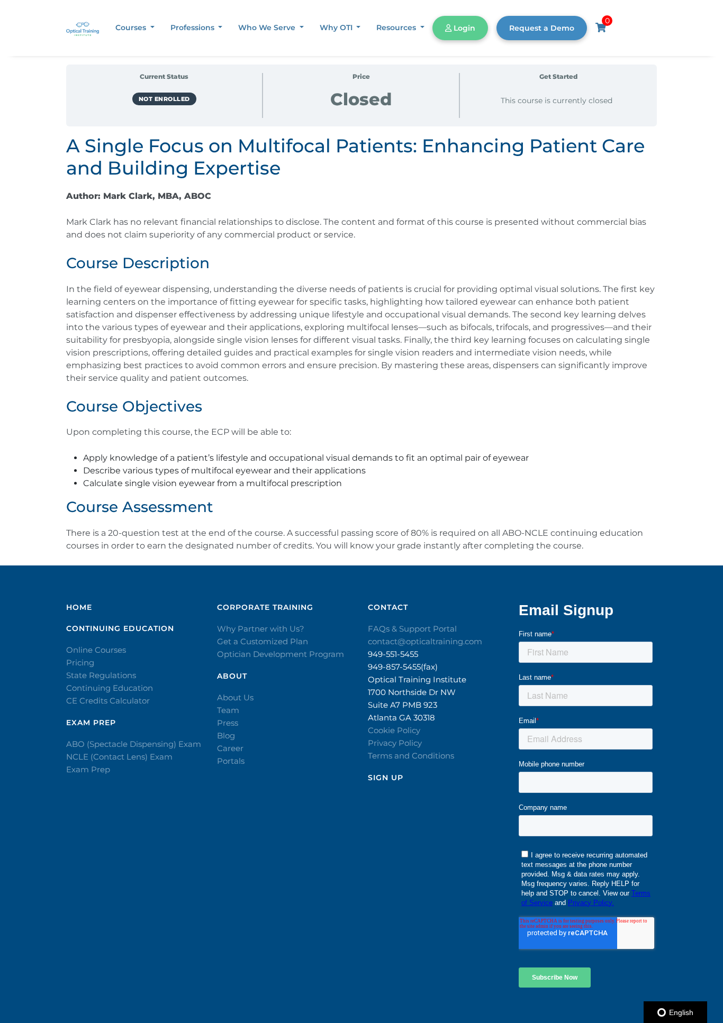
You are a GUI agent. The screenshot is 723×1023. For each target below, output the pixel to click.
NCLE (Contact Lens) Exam (119, 757)
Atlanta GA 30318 (401, 718)
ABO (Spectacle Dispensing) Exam (133, 744)
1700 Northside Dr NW (412, 692)
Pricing (80, 662)
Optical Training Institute (417, 679)
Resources (397, 27)
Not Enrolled (164, 99)
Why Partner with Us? (260, 629)
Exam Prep (88, 769)
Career (230, 748)
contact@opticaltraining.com (425, 641)
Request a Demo (541, 28)
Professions (193, 27)
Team (228, 710)
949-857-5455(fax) (403, 667)
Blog (226, 735)
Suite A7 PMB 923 (402, 705)
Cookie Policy (394, 730)
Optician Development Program (280, 654)
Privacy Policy (395, 743)
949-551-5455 (393, 654)
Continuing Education (109, 688)
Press (227, 723)
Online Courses (96, 650)
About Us (235, 697)
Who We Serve (267, 27)
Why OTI (337, 27)
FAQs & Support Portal (412, 629)
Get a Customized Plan (262, 641)
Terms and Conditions (411, 756)
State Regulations (101, 675)
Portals (231, 761)
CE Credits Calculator (108, 701)
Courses (131, 27)
